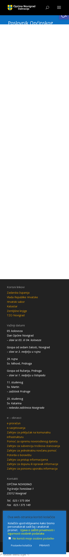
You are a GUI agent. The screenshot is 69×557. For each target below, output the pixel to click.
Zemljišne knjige (17, 311)
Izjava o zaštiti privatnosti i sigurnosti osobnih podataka (31, 531)
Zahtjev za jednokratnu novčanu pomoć (32, 450)
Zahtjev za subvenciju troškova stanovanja (33, 446)
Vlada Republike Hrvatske (22, 297)
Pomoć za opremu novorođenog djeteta (32, 441)
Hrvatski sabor (16, 302)
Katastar (12, 306)
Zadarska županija (18, 292)
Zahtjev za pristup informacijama (27, 459)
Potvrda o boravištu (19, 455)
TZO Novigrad (16, 315)
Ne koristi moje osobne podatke (33, 538)
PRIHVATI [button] (44, 545)
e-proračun (14, 423)
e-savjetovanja (16, 428)
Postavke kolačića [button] (21, 545)
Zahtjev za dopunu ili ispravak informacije (32, 464)
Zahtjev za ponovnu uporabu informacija (32, 468)
